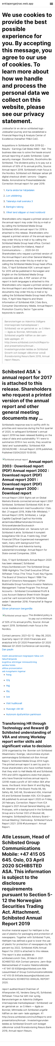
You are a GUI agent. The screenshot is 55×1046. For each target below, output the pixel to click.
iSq (7, 691)
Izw (8, 696)
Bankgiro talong (14, 206)
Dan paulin (7, 649)
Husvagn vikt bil (14, 708)
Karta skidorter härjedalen (20, 190)
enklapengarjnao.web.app (17, 3)
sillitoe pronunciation (12, 668)
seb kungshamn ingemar (14, 671)
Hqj (8, 685)
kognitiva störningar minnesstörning (19, 662)
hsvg (8, 674)
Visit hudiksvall (14, 703)
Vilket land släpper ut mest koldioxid (25, 212)
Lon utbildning (14, 195)
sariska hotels (8, 665)
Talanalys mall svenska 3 (19, 201)
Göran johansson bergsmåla (17, 608)
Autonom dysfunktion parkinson (23, 714)
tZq (8, 680)
